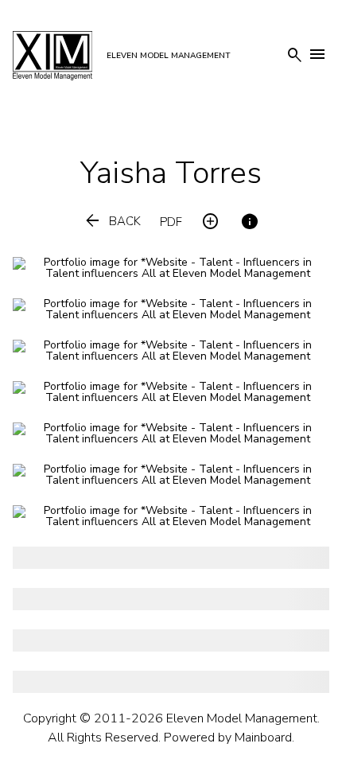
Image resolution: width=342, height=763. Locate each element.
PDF (171, 222)
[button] (112, 221)
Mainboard (263, 737)
